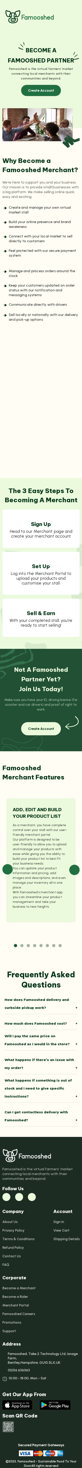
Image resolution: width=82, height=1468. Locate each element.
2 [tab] (22, 946)
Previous (7, 869)
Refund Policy (13, 1247)
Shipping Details (66, 1239)
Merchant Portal (15, 1305)
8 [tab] (60, 946)
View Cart (61, 1230)
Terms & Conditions (18, 1239)
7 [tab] (54, 946)
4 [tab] (35, 946)
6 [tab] (48, 946)
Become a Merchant (19, 1288)
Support (9, 1331)
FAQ (5, 1265)
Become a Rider (15, 1296)
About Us (10, 1222)
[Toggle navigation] (74, 16)
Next (74, 870)
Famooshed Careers (18, 1314)
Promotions (11, 1322)
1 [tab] (16, 946)
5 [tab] (41, 946)
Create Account (41, 90)
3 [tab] (29, 946)
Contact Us (11, 1256)
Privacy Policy (13, 1230)
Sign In (58, 1222)
